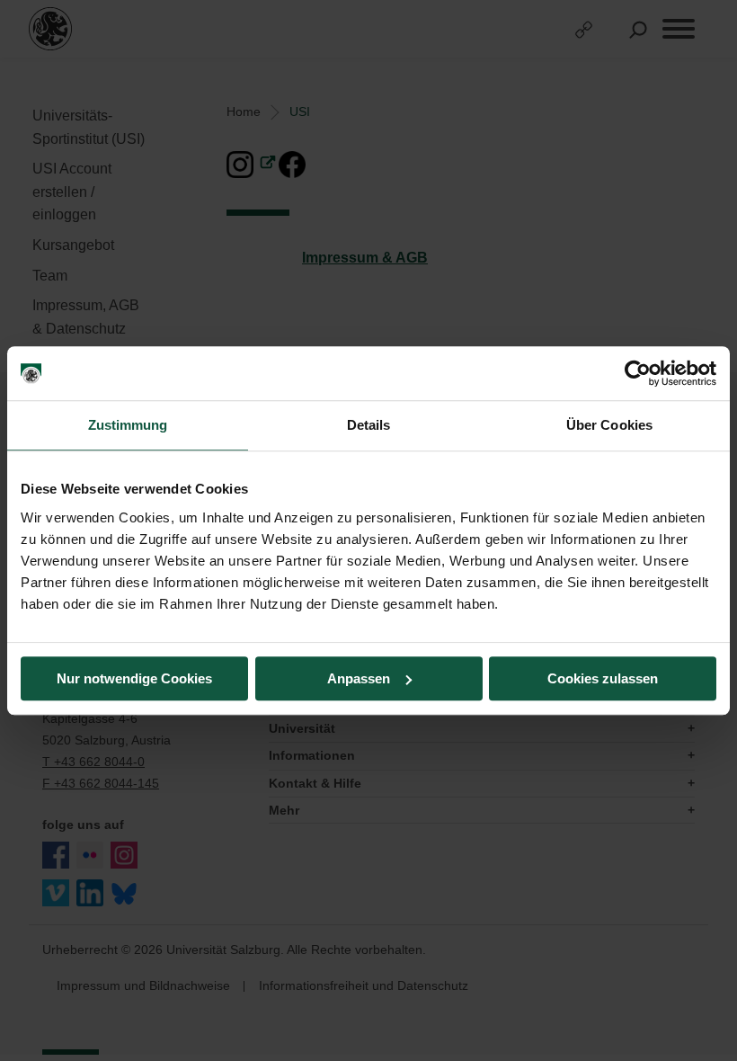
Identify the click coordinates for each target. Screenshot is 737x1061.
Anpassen (358, 678)
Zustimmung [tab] (128, 424)
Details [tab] (369, 424)
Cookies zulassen (602, 678)
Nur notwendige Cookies (134, 678)
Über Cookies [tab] (609, 424)
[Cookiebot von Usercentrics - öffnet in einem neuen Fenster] (637, 373)
